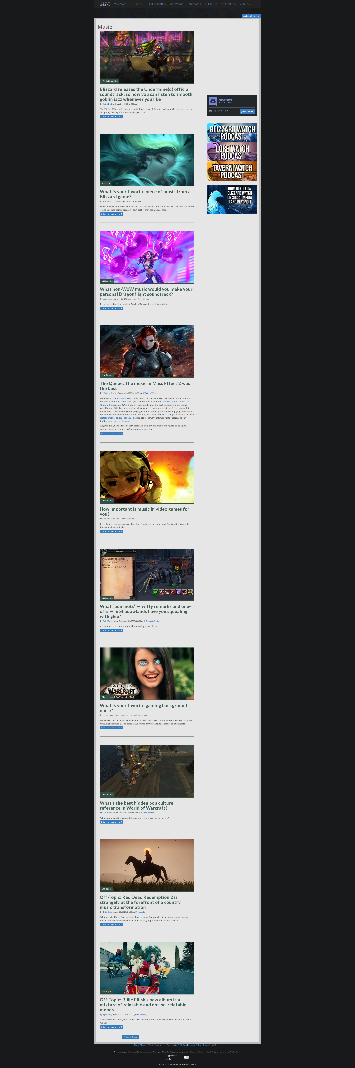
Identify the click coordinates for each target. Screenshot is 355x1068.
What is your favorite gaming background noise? (143, 708)
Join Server (247, 111)
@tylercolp (140, 912)
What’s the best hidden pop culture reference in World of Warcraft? (136, 805)
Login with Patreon (251, 16)
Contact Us (160, 1045)
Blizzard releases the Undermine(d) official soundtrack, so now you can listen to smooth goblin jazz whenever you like (146, 94)
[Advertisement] (232, 39)
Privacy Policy (194, 1045)
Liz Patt (106, 715)
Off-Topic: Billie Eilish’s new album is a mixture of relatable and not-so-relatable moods (143, 1004)
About (244, 4)
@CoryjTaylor (142, 299)
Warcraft (120, 4)
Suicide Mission (124, 398)
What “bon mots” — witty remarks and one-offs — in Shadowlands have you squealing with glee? (145, 611)
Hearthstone (156, 4)
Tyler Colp (107, 912)
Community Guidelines (177, 1045)
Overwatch (177, 4)
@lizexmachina (140, 715)
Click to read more (111, 116)
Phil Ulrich (107, 104)
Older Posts (131, 1037)
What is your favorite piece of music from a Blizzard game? (145, 194)
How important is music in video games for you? (144, 511)
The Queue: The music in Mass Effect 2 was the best (145, 386)
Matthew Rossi (109, 393)
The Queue (211, 4)
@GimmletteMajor (152, 621)
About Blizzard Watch (144, 1045)
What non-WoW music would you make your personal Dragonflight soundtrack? (146, 291)
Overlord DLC (126, 401)
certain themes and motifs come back (119, 418)
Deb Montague (109, 621)
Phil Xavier (107, 201)
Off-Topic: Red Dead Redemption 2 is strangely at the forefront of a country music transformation (140, 902)
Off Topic (228, 4)
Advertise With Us (211, 1045)
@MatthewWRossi (150, 393)
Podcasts (195, 4)
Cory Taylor (108, 299)
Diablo (137, 4)
